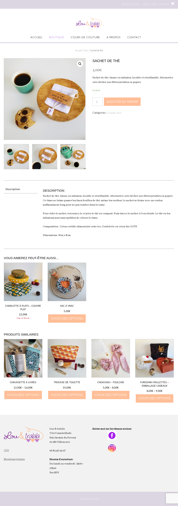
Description (13, 189)
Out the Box (93, 498)
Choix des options (67, 318)
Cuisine (111, 112)
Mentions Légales (14, 459)
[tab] (21, 189)
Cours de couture (85, 37)
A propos (114, 37)
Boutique (56, 37)
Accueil (36, 37)
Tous (86, 50)
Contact (134, 37)
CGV (6, 450)
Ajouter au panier (122, 101)
